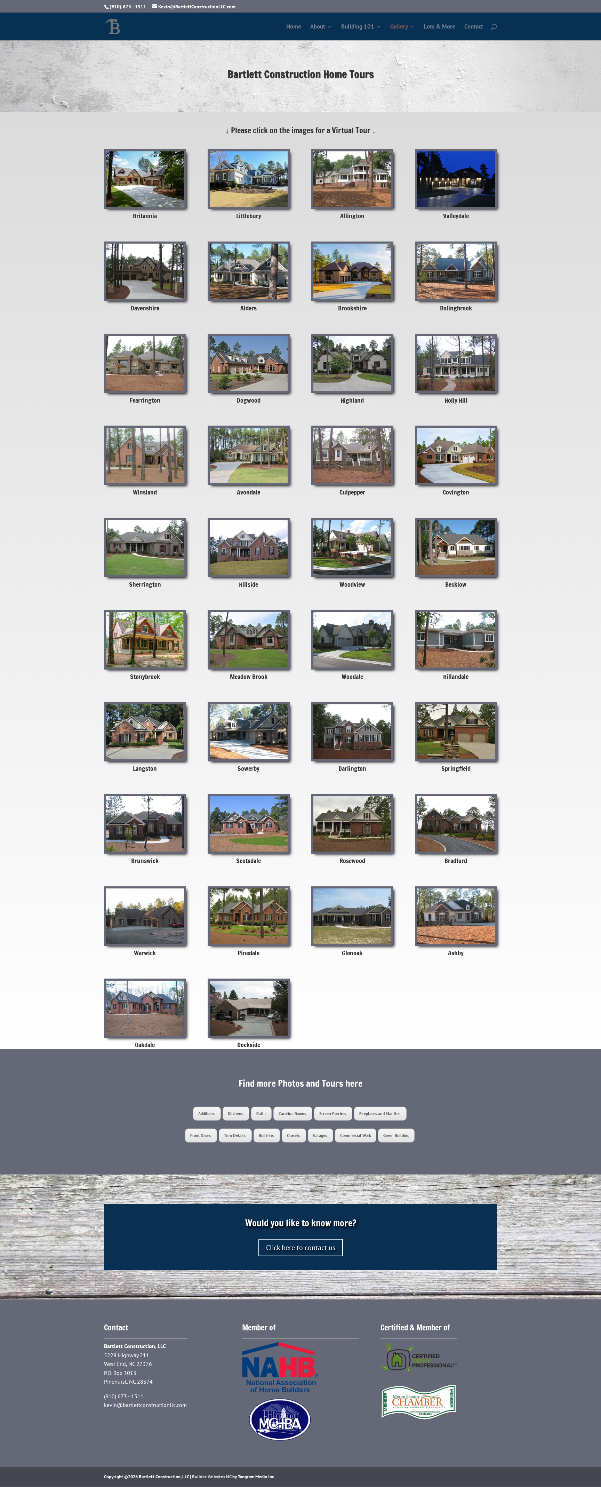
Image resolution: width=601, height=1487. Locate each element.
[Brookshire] (352, 271)
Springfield (456, 768)
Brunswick (145, 860)
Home (293, 27)
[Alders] (249, 271)
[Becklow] (456, 547)
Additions (207, 1113)
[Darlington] (352, 732)
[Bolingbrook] (456, 271)
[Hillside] (249, 547)
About (317, 27)
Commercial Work (355, 1135)
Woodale (352, 676)
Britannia (145, 215)
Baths (261, 1113)
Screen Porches (333, 1113)
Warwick (145, 952)
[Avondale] (249, 455)
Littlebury (248, 215)
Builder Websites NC (211, 1477)
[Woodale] (352, 640)
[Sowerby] (249, 732)
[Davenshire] (145, 271)
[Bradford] (456, 824)
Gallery (399, 27)
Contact (473, 27)
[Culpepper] (352, 455)
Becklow (455, 584)
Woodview (352, 584)
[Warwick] (145, 916)
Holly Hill (455, 400)
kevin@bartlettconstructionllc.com (145, 1404)
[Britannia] (145, 179)
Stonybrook (145, 676)
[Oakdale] (145, 1008)
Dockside (248, 1044)
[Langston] (145, 732)
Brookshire (352, 308)
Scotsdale (248, 860)
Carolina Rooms (293, 1113)
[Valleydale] (456, 179)
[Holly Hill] (456, 363)
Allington (352, 215)
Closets (294, 1135)
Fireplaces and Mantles (380, 1113)
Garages (320, 1135)
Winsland (145, 492)
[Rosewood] (352, 824)
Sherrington (145, 584)
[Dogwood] (249, 363)
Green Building (396, 1135)
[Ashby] (456, 916)
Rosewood (352, 860)
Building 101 (357, 27)
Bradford (455, 860)
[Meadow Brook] (249, 640)
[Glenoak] (352, 916)
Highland (352, 400)
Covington (456, 492)
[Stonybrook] (145, 640)
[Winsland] (145, 455)
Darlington (352, 768)
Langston (145, 768)
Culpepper (352, 492)
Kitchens (236, 1113)
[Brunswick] (145, 824)
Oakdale (145, 1044)
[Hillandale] (456, 640)
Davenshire (145, 308)
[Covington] (456, 455)
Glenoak (352, 952)
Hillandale (455, 676)
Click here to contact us (300, 1247)
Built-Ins (267, 1135)
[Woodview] (352, 547)
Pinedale (248, 952)
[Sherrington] (145, 547)
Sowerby (248, 768)
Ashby (456, 952)
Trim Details (235, 1135)
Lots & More (439, 27)
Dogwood (249, 400)
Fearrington (145, 400)
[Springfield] (456, 732)
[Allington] (352, 179)
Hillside (248, 584)
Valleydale (456, 215)
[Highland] (352, 363)
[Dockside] (249, 1008)
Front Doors (201, 1135)
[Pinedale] (249, 916)
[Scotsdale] (249, 824)
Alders (248, 308)
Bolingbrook (456, 308)
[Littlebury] (249, 179)
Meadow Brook (248, 676)
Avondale (248, 492)
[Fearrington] (145, 363)
